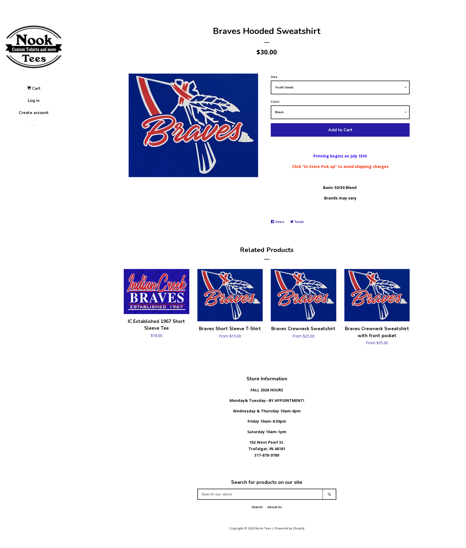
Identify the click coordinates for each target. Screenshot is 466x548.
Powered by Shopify (289, 528)
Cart (36, 88)
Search (257, 507)
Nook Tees (263, 528)
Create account (34, 112)
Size (274, 77)
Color (275, 101)
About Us (274, 507)
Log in (34, 100)
